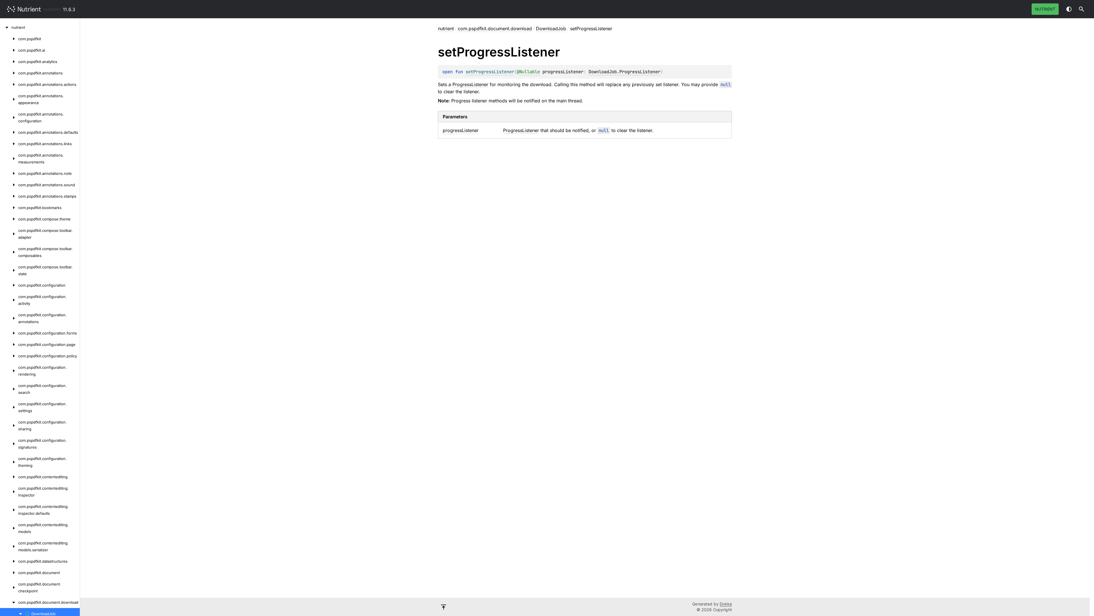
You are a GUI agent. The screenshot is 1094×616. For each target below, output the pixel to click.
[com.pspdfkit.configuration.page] (9, 344)
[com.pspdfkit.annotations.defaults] (9, 132)
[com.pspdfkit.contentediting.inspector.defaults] (9, 510)
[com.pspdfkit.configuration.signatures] (9, 444)
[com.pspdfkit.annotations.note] (9, 173)
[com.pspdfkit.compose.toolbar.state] (9, 270)
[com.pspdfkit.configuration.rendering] (9, 371)
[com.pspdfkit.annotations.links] (9, 143)
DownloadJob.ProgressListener (624, 72)
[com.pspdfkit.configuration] (9, 285)
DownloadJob (551, 28)
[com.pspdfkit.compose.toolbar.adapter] (9, 234)
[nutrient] (5, 27)
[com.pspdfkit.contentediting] (9, 477)
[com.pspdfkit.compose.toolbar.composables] (9, 252)
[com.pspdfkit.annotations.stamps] (9, 196)
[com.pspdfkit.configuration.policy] (9, 356)
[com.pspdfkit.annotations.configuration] (9, 117)
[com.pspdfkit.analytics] (9, 61)
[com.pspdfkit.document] (9, 572)
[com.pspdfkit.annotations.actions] (9, 84)
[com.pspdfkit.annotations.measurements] (9, 158)
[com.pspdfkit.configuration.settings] (9, 407)
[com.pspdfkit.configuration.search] (9, 389)
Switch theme (1069, 9)
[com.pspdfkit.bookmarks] (9, 207)
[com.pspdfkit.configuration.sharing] (9, 425)
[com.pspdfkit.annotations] (9, 73)
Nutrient (1045, 9)
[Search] (1081, 9)
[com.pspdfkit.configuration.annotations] (9, 318)
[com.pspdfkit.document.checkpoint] (9, 587)
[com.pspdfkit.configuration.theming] (9, 462)
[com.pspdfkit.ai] (9, 50)
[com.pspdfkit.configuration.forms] (9, 333)
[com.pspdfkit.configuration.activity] (9, 300)
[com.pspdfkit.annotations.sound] (9, 185)
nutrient (52, 9)
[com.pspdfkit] (9, 38)
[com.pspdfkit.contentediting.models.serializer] (9, 546)
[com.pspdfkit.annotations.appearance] (9, 99)
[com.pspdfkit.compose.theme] (9, 219)
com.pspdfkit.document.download (495, 28)
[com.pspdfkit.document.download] (9, 602)
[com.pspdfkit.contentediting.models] (9, 528)
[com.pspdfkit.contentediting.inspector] (9, 492)
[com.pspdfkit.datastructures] (9, 561)
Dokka (726, 603)
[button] (1081, 9)
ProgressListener (470, 84)
